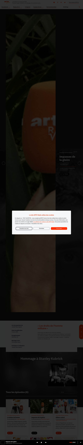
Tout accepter (59, 228)
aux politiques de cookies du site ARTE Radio (43, 221)
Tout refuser (41, 228)
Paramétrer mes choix (24, 228)
